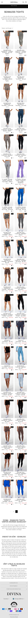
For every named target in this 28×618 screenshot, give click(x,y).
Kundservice (14, 583)
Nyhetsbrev (14, 586)
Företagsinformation (14, 589)
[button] (14, 604)
